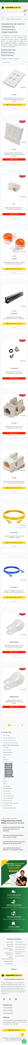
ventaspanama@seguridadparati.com (14, 979)
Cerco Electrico (19, 942)
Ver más (14, 108)
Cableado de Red (8, 961)
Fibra (4, 779)
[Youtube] (16, 999)
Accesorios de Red (8, 762)
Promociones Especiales (9, 808)
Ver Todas (5, 747)
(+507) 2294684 (8, 1008)
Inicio (2, 19)
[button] (22, 1034)
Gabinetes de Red (8, 752)
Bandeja (5, 759)
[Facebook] (4, 999)
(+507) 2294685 (7, 1010)
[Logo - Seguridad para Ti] (11, 7)
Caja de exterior (7, 755)
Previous (13, 256)
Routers (5, 781)
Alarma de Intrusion (20, 944)
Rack (4, 757)
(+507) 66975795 (8, 1013)
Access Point (6, 786)
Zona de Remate (19, 956)
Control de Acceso (20, 947)
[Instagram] (10, 999)
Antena (5, 783)
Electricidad (9, 942)
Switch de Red (7, 750)
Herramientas (9, 963)
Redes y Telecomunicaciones (14, 19)
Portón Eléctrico (19, 949)
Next (15, 256)
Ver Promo (15, 159)
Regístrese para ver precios (15, 104)
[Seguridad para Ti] (14, 975)
